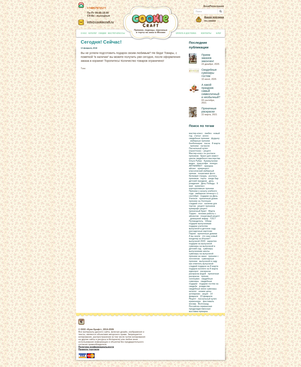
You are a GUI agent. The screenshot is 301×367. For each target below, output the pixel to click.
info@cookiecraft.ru (100, 22)
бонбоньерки (195, 143)
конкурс (214, 163)
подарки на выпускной (200, 243)
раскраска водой (197, 273)
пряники (194, 145)
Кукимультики (211, 161)
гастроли (205, 145)
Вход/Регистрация (213, 6)
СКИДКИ (102, 33)
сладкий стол (195, 203)
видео (192, 163)
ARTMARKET (195, 166)
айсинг (192, 168)
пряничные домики (207, 233)
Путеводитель (196, 221)
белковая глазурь (198, 176)
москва (192, 303)
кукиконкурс (195, 301)
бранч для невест (209, 156)
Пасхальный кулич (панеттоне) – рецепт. (200, 149)
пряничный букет (197, 211)
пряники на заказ (197, 256)
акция (205, 293)
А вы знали (194, 236)
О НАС (84, 33)
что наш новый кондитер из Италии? (203, 237)
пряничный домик (208, 198)
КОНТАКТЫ (206, 33)
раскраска (205, 271)
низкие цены (204, 291)
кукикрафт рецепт (198, 208)
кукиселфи (202, 163)
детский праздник (198, 181)
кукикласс (200, 186)
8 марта (216, 143)
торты (203, 178)
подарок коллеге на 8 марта (203, 268)
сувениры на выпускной (201, 253)
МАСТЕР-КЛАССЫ (116, 33)
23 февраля (206, 296)
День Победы (208, 183)
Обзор (208, 221)
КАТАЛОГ (92, 33)
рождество (204, 286)
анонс (206, 135)
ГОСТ (213, 218)
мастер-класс (196, 133)
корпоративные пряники (201, 188)
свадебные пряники (199, 138)
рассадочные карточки (200, 231)
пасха (207, 143)
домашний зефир (199, 218)
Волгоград (203, 303)
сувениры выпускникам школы (201, 249)
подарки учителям (198, 226)
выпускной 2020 (197, 241)
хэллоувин (194, 278)
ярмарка (208, 166)
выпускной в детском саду (202, 228)
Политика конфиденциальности (96, 347)
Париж (192, 233)
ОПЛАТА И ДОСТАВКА (186, 33)
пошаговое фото (206, 173)
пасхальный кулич (207, 298)
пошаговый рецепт (210, 216)
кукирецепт (203, 168)
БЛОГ (218, 33)
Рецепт (192, 298)
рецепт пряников (206, 206)
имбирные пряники (200, 140)
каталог (193, 291)
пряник (204, 276)
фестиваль (208, 301)
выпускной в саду (208, 261)
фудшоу (215, 138)
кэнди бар (213, 178)
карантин (212, 241)
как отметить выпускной (201, 263)
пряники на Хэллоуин (200, 201)
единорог (193, 271)
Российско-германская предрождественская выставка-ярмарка (200, 308)
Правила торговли (88, 349)
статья (197, 135)
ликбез (208, 133)
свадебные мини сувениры (203, 288)
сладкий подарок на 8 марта (203, 266)
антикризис (194, 293)
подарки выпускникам (200, 223)
